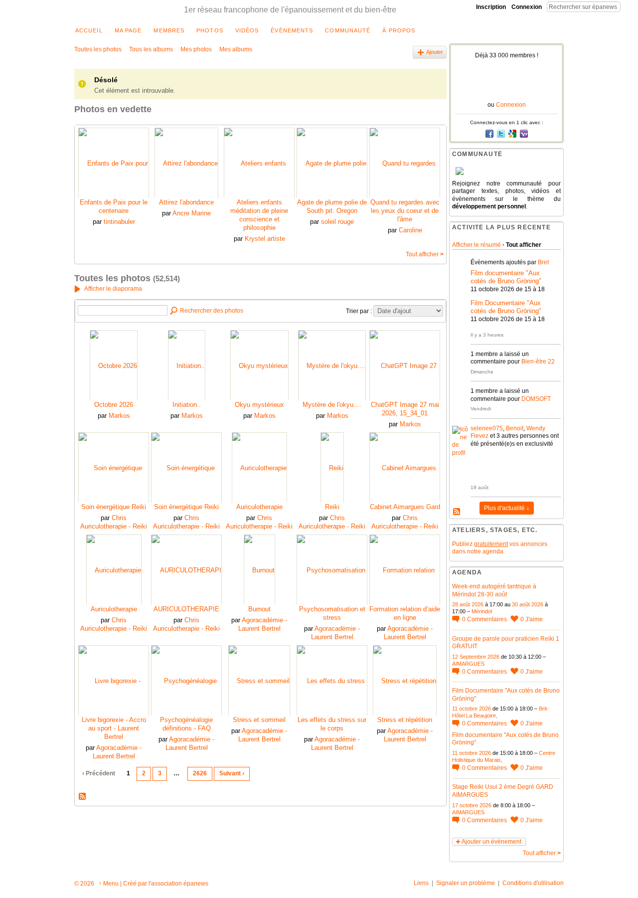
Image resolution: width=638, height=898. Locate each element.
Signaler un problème (465, 883)
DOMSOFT (536, 398)
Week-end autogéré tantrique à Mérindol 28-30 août (494, 590)
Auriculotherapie (259, 507)
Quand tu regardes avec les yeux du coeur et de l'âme (405, 210)
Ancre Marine (191, 213)
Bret (543, 262)
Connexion (526, 6)
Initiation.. (186, 404)
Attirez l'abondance (186, 202)
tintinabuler (119, 221)
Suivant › (231, 773)
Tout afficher (425, 254)
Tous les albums (151, 49)
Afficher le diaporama (113, 288)
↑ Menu (109, 883)
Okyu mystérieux (259, 404)
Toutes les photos (98, 49)
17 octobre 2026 (471, 805)
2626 (200, 773)
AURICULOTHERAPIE (186, 609)
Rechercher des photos (211, 310)
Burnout (259, 609)
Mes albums (235, 49)
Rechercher (629, 6)
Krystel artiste (265, 238)
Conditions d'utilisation (533, 883)
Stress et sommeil (259, 719)
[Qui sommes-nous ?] (506, 171)
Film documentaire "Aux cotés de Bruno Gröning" (506, 277)
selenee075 (487, 428)
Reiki (332, 507)
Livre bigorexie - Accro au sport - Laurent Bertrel (114, 728)
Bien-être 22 (538, 361)
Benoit (514, 428)
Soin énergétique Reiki (113, 507)
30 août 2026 (527, 604)
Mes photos (196, 49)
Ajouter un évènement (491, 841)
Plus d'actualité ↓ (506, 508)
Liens (421, 883)
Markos (119, 415)
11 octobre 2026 (471, 709)
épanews (195, 883)
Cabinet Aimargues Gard (405, 507)
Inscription (491, 6)
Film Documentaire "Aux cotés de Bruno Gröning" (506, 307)
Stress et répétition (404, 719)
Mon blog (82, 796)
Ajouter (434, 52)
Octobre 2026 (113, 404)
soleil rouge (337, 221)
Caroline (410, 230)
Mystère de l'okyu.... (332, 404)
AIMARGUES (468, 664)
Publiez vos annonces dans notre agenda (499, 547)
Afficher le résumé (476, 244)
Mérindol (482, 611)
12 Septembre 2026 (475, 657)
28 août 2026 (467, 604)
